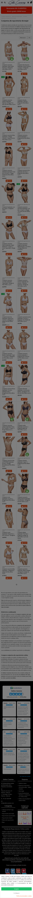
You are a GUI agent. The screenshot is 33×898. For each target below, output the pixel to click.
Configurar (17, 893)
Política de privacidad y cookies (24, 896)
